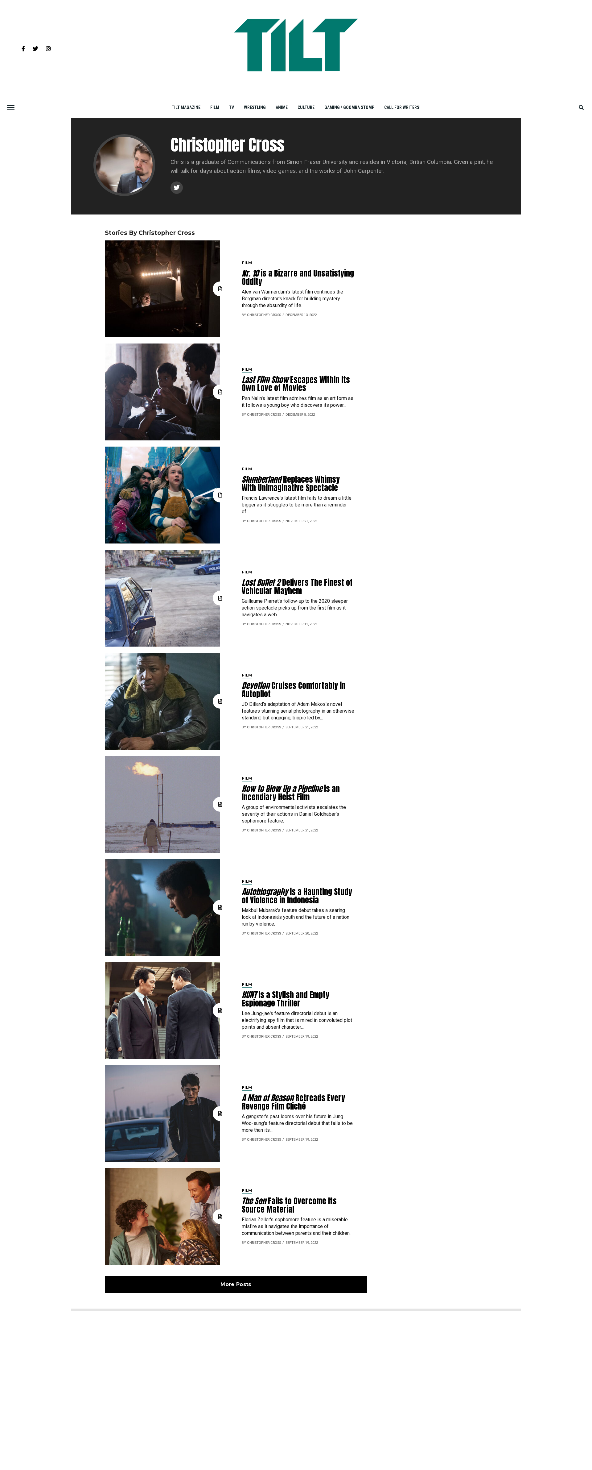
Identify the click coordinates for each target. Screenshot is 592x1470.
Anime (282, 107)
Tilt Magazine (186, 107)
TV (231, 107)
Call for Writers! (402, 107)
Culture (306, 107)
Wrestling (255, 107)
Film (214, 107)
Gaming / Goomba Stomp (349, 107)
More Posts (235, 1284)
